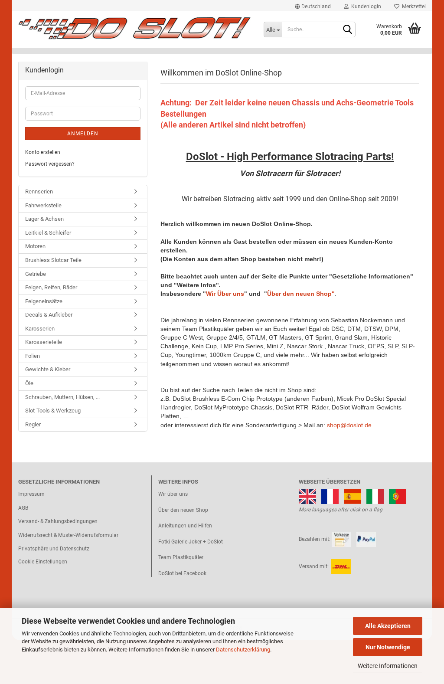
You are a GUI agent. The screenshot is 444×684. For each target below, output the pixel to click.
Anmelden (82, 134)
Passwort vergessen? (50, 164)
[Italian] (375, 496)
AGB (23, 508)
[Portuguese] (397, 496)
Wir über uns (173, 494)
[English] (307, 496)
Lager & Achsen (44, 219)
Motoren (35, 246)
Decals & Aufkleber (48, 314)
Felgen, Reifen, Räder (51, 287)
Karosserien (40, 328)
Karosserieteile (43, 342)
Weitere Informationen (388, 665)
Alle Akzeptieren (388, 625)
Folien (32, 356)
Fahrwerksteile (43, 205)
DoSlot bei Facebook (182, 573)
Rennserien (39, 191)
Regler (33, 424)
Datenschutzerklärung (243, 649)
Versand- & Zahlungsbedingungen (58, 521)
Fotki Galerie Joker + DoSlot (190, 542)
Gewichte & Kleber (47, 369)
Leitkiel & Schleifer (48, 232)
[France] (330, 496)
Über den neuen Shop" (301, 293)
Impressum (31, 494)
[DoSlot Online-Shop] (134, 28)
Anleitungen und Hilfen (185, 526)
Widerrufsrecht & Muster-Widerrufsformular (68, 535)
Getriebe (35, 274)
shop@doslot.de (349, 425)
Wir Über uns (225, 293)
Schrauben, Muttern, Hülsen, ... (62, 397)
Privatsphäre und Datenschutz (53, 549)
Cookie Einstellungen (42, 562)
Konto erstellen (42, 152)
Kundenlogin (365, 6)
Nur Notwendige (388, 647)
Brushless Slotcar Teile (53, 260)
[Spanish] (352, 496)
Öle (29, 383)
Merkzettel (412, 6)
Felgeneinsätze (43, 301)
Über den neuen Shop (183, 510)
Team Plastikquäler (180, 557)
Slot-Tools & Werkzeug (53, 410)
